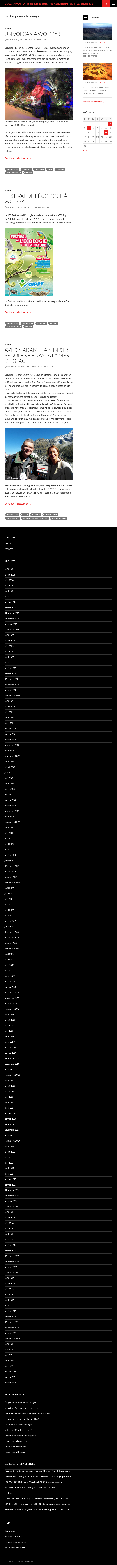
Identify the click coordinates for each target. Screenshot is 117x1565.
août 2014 (9, 1344)
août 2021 (9, 888)
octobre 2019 (11, 1003)
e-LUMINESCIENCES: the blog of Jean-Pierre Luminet (30, 1487)
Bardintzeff (12, 169)
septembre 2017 (12, 1140)
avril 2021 (9, 910)
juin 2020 (9, 965)
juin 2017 (9, 1157)
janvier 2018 (10, 1118)
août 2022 (9, 827)
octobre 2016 (11, 1201)
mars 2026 (10, 596)
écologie (27, 169)
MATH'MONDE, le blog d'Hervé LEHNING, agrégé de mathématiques (37, 1504)
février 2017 (10, 1179)
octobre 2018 (11, 1069)
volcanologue (14, 173)
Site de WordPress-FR (15, 1547)
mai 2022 (9, 838)
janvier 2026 (10, 607)
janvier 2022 (10, 860)
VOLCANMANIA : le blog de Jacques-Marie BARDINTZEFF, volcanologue (49, 3)
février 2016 (10, 1245)
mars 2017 (10, 1173)
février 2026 (10, 602)
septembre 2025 (12, 629)
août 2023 (9, 761)
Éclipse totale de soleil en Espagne (20, 1402)
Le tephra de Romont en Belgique (20, 1435)
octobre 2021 (11, 877)
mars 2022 (10, 849)
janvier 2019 (10, 1052)
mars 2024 (10, 723)
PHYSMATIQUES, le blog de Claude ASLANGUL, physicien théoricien (37, 1509)
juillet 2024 (10, 706)
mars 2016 (10, 1239)
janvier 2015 (10, 1316)
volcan (60, 169)
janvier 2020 (10, 987)
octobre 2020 (11, 943)
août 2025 (9, 635)
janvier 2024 (10, 734)
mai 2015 (9, 1294)
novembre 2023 (12, 745)
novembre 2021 (12, 871)
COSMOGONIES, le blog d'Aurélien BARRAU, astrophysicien (33, 1482)
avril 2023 (9, 783)
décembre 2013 (12, 1382)
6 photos (102, 42)
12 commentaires (96, 93)
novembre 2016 (12, 1195)
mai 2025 (9, 651)
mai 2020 (9, 970)
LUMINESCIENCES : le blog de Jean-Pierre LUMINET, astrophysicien (37, 1498)
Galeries (95, 17)
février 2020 (10, 981)
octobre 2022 (11, 816)
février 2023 (10, 794)
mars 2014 (10, 1366)
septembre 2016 (12, 1206)
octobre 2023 (11, 750)
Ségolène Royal (59, 518)
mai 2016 (9, 1228)
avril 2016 (9, 1234)
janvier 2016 (10, 1250)
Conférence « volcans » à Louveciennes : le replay (27, 1413)
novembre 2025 (12, 618)
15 (106, 132)
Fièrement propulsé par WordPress (19, 1561)
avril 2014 (9, 1360)
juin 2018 (9, 1091)
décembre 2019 (12, 992)
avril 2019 (9, 1036)
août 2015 (9, 1278)
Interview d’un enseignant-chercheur (22, 1408)
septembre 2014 (12, 1338)
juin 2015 (9, 1289)
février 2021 (10, 921)
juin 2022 (9, 833)
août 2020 (9, 954)
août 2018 (9, 1080)
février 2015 (10, 1311)
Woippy (28, 173)
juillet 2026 (10, 574)
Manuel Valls (51, 515)
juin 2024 (9, 712)
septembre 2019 (12, 1009)
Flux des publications (15, 1536)
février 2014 (10, 1371)
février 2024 (10, 728)
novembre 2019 (12, 998)
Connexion (10, 1531)
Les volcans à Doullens (15, 1446)
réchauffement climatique (35, 518)
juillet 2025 (10, 640)
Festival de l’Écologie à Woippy (36, 198)
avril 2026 (9, 591)
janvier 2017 (10, 1184)
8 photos (102, 82)
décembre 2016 (12, 1190)
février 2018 (10, 1113)
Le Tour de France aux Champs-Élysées (23, 1419)
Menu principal (113, 3)
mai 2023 (9, 778)
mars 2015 (10, 1305)
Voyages (9, 549)
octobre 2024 (11, 690)
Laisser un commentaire (40, 40)
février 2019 (10, 1047)
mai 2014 (9, 1355)
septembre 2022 (12, 822)
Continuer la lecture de (18, 158)
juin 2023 (9, 772)
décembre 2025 (12, 613)
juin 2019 (9, 1025)
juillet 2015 (10, 1283)
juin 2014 (9, 1349)
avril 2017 (9, 1168)
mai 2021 (9, 904)
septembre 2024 (12, 695)
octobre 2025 (11, 624)
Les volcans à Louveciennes (17, 1441)
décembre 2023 (12, 739)
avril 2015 (9, 1300)
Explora (8, 1493)
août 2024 (9, 701)
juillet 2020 (10, 959)
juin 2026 (9, 580)
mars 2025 (10, 662)
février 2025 (10, 668)
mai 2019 (9, 1030)
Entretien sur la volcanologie (18, 1424)
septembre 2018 (12, 1074)
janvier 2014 (10, 1377)
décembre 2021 (12, 866)
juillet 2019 (10, 1020)
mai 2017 (9, 1162)
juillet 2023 (10, 767)
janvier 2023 (10, 800)
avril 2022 (9, 844)
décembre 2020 (12, 932)
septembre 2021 (12, 882)
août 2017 (9, 1146)
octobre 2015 (11, 1267)
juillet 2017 (10, 1151)
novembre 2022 (12, 811)
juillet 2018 (10, 1085)
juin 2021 (9, 899)
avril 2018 (9, 1102)
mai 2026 (9, 585)
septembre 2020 (12, 948)
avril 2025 (9, 657)
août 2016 (9, 1212)
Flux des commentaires (15, 1542)
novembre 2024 (12, 684)
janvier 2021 (10, 926)
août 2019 (9, 1014)
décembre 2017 (12, 1124)
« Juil (85, 150)
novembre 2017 (12, 1129)
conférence (28, 323)
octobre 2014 (11, 1333)
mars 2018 (10, 1107)
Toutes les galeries (93, 102)
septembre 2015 (12, 1272)
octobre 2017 (11, 1135)
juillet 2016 (10, 1217)
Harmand (39, 169)
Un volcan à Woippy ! (32, 34)
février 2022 (10, 855)
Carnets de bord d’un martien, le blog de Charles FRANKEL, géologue (37, 1471)
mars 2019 (10, 1041)
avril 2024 (9, 717)
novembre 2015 (12, 1261)
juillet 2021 (10, 893)
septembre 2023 (12, 756)
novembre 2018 (12, 1063)
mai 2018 (9, 1096)
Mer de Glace (13, 518)
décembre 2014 (12, 1322)
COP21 (25, 515)
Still (50, 169)
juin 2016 (9, 1223)
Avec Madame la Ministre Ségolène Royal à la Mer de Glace (38, 355)
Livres (8, 543)
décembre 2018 (12, 1058)
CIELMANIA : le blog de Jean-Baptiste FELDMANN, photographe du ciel (39, 1476)
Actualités (10, 28)
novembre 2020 (12, 937)
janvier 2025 (10, 673)
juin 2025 (9, 646)
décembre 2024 (12, 679)
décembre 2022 (12, 805)
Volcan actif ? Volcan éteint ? (18, 1430)
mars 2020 (10, 976)
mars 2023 (10, 789)
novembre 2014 (12, 1327)
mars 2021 (10, 915)
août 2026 (9, 569)
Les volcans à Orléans (15, 1452)
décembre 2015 (12, 1256)
